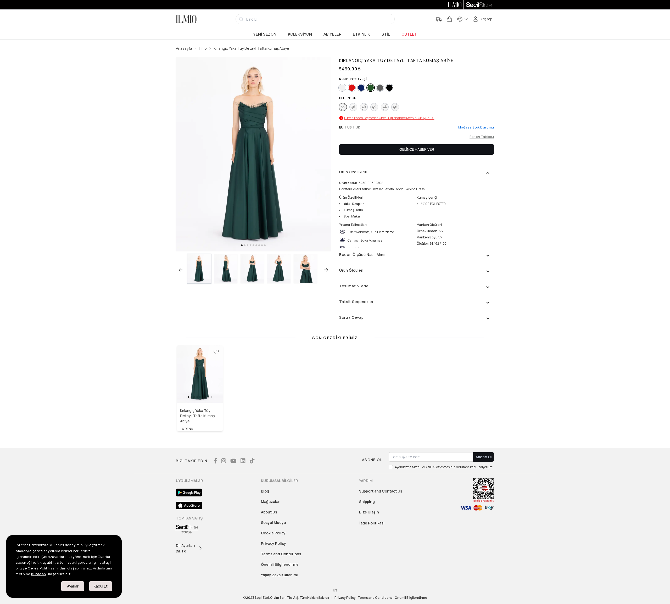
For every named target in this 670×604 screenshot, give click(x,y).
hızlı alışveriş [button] (200, 391)
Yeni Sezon (264, 34)
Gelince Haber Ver (416, 149)
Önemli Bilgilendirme (280, 564)
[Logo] (186, 19)
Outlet (409, 34)
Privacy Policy (273, 543)
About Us (269, 512)
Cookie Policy (273, 532)
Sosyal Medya (273, 522)
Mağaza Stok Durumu (476, 127)
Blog (265, 491)
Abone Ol (484, 456)
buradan (38, 574)
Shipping (367, 501)
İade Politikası (371, 523)
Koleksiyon (300, 34)
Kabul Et (101, 586)
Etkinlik (361, 34)
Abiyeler (332, 34)
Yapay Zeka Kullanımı (279, 574)
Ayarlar (73, 586)
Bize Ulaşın (369, 512)
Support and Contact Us (380, 491)
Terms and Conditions (281, 553)
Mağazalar (270, 501)
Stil (386, 34)
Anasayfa (184, 48)
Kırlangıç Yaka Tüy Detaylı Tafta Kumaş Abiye (251, 48)
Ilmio (203, 48)
